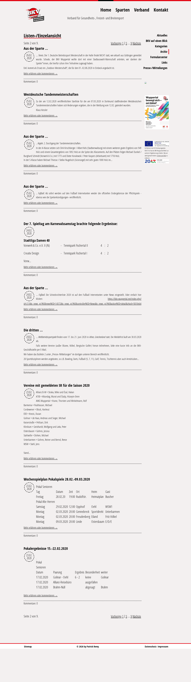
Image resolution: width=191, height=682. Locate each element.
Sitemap (28, 646)
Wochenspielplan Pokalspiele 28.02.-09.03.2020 (57, 479)
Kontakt (161, 10)
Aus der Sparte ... (36, 48)
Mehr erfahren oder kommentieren (39, 73)
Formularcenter (158, 57)
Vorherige (116, 43)
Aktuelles (162, 35)
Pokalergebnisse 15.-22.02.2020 (46, 548)
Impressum (163, 646)
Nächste (137, 43)
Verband (141, 10)
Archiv (163, 52)
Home (105, 10)
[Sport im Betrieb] (157, 83)
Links (164, 62)
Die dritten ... (33, 330)
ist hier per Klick (161, 155)
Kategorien (161, 46)
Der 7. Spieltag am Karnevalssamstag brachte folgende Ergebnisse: (71, 223)
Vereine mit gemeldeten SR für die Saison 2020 (57, 385)
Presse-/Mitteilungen (155, 68)
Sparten (123, 10)
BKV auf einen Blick (156, 41)
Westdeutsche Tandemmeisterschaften (51, 94)
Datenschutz (151, 646)
